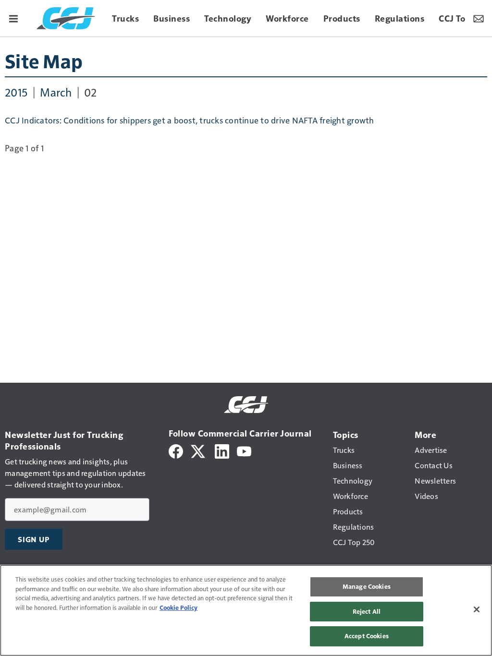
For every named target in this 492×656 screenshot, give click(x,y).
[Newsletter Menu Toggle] (478, 18)
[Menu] (13, 18)
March (56, 92)
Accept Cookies (366, 636)
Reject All (367, 611)
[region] (246, 610)
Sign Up (33, 539)
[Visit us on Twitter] (199, 450)
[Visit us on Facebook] (176, 450)
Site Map (44, 61)
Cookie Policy (178, 607)
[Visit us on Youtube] (244, 450)
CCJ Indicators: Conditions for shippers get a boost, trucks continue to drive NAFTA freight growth (189, 120)
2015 (16, 92)
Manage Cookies (367, 586)
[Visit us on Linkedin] (222, 450)
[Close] (476, 609)
